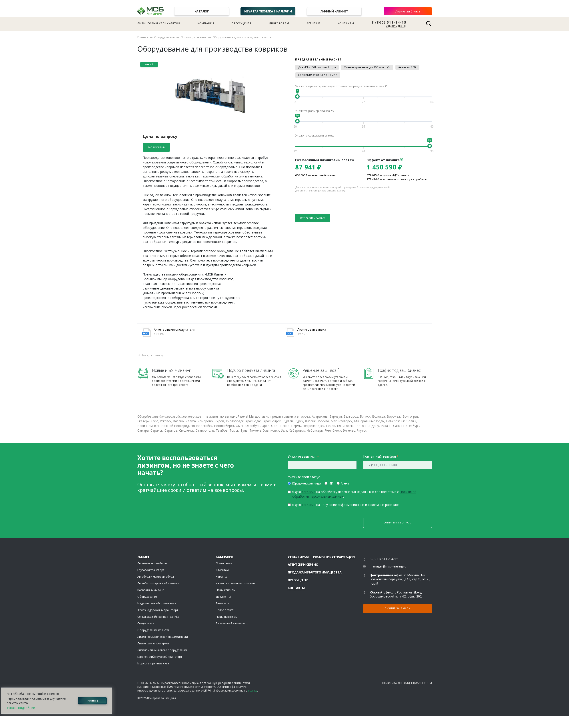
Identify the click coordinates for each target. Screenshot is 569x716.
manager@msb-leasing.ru (388, 566)
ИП (331, 483)
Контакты (346, 23)
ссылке (252, 690)
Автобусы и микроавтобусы (155, 577)
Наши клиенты (225, 590)
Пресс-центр (242, 23)
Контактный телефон (379, 456)
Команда (222, 577)
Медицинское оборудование (156, 603)
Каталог (201, 11)
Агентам (313, 23)
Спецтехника (145, 623)
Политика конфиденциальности (407, 683)
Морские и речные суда (153, 663)
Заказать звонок (396, 25)
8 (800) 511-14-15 (389, 22)
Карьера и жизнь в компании (235, 583)
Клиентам (222, 570)
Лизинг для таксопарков (153, 643)
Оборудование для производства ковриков (242, 37)
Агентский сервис (303, 564)
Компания (206, 23)
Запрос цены (156, 147)
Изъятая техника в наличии (268, 11)
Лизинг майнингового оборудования (162, 650)
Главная (142, 37)
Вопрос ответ (224, 610)
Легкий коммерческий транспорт (159, 583)
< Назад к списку (151, 355)
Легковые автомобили (152, 563)
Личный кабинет (334, 11)
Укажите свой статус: (304, 477)
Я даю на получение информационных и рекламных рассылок (345, 505)
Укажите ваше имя (302, 456)
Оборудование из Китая (153, 630)
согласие (308, 492)
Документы (223, 597)
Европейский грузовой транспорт (159, 657)
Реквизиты (223, 603)
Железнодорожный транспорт (157, 610)
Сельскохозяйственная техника (158, 617)
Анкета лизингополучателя (174, 329)
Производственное (193, 37)
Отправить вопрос (397, 522)
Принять (92, 700)
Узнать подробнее (21, 708)
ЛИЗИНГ (143, 557)
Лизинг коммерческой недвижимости (162, 637)
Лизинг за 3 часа (407, 11)
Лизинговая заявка (311, 329)
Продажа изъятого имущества (314, 572)
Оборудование (164, 37)
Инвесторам (279, 23)
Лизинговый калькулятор (158, 23)
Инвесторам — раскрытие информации (321, 557)
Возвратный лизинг (150, 590)
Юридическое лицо (306, 483)
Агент (345, 483)
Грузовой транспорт (150, 570)
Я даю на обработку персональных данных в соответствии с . (354, 494)
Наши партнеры (226, 617)
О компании (224, 563)
